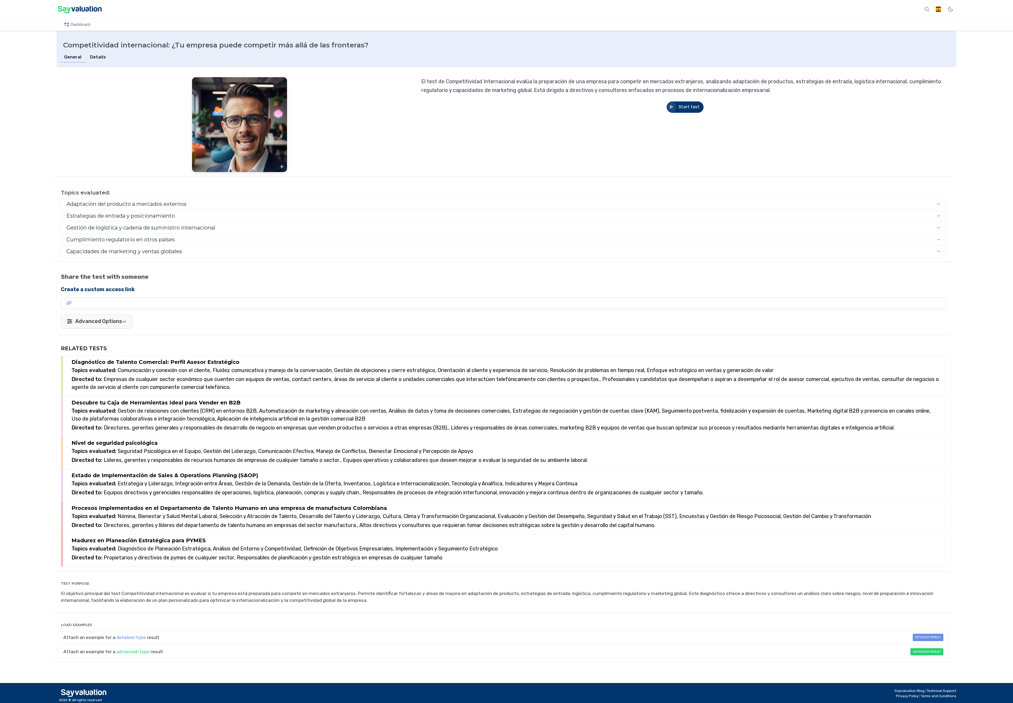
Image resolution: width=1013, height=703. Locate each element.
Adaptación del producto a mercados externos (126, 204)
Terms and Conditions (938, 696)
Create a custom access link (98, 289)
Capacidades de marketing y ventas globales (124, 251)
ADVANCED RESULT (927, 651)
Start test (689, 106)
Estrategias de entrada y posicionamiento (120, 216)
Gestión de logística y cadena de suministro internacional (140, 227)
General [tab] (73, 57)
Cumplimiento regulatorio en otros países (120, 239)
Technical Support (941, 691)
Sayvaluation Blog (910, 691)
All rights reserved (87, 700)
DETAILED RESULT (928, 637)
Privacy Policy (907, 696)
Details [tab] (98, 57)
